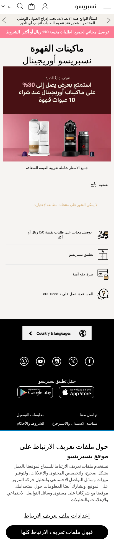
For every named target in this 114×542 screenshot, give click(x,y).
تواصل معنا (88, 414)
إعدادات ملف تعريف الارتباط (57, 516)
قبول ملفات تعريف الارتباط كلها (57, 532)
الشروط (13, 32)
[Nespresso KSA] (85, 7)
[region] (57, 486)
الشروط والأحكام (30, 423)
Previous (4, 20)
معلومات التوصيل (31, 414)
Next (108, 20)
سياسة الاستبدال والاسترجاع (74, 423)
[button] (7, 7)
